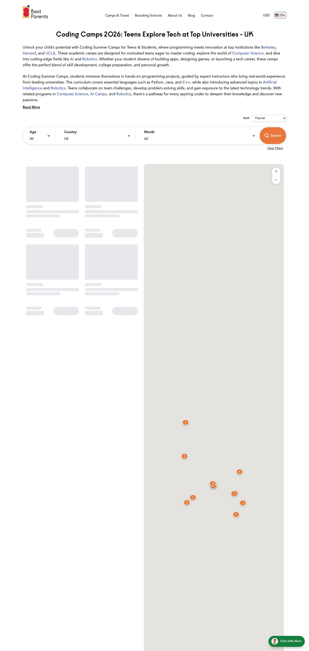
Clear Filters (275, 148)
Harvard (29, 54)
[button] (38, 135)
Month (149, 132)
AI (72, 59)
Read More (31, 107)
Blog (191, 15)
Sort (246, 118)
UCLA (50, 54)
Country (70, 132)
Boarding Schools (148, 15)
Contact (207, 15)
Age (33, 132)
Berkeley (268, 48)
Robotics (89, 59)
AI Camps (98, 94)
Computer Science (248, 54)
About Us (175, 15)
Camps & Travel (117, 15)
